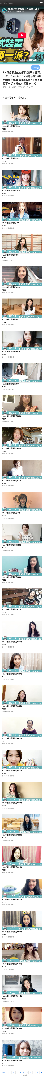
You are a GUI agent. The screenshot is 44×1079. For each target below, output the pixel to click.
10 (41, 1072)
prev (3, 1072)
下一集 (35, 67)
